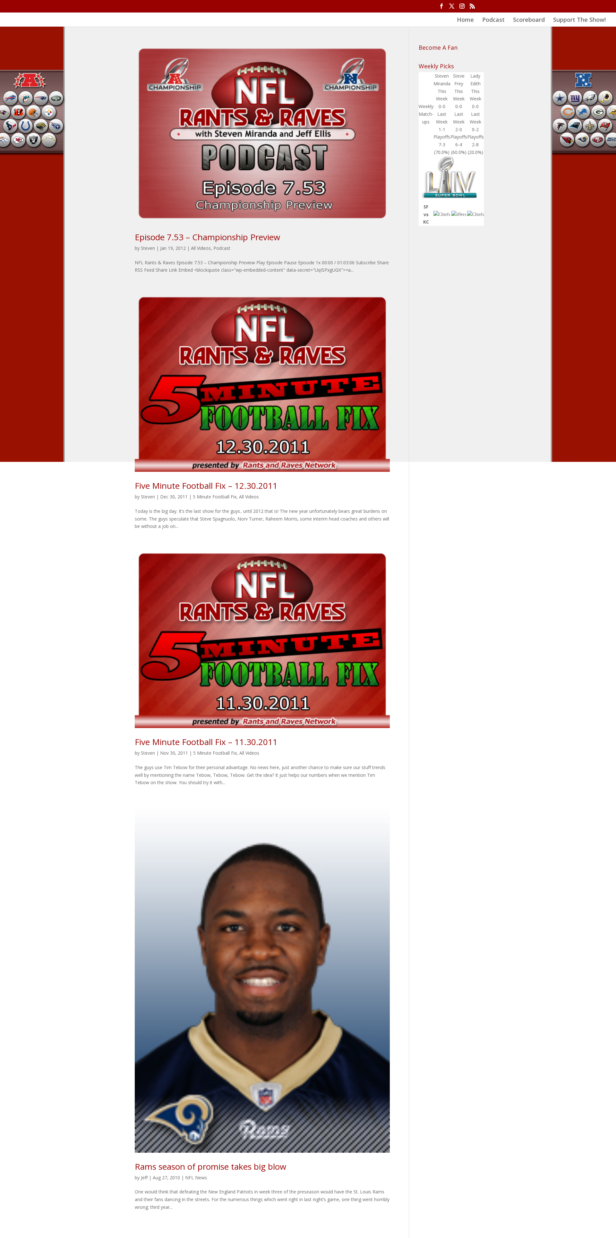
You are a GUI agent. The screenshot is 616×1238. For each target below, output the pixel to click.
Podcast (493, 20)
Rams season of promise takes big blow (210, 1166)
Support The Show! (579, 20)
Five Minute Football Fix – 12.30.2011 (206, 485)
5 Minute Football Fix (214, 497)
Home (465, 20)
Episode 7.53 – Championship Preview (207, 237)
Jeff (144, 1177)
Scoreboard (529, 20)
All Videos (201, 248)
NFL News (196, 1177)
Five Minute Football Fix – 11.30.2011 (206, 742)
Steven (148, 248)
